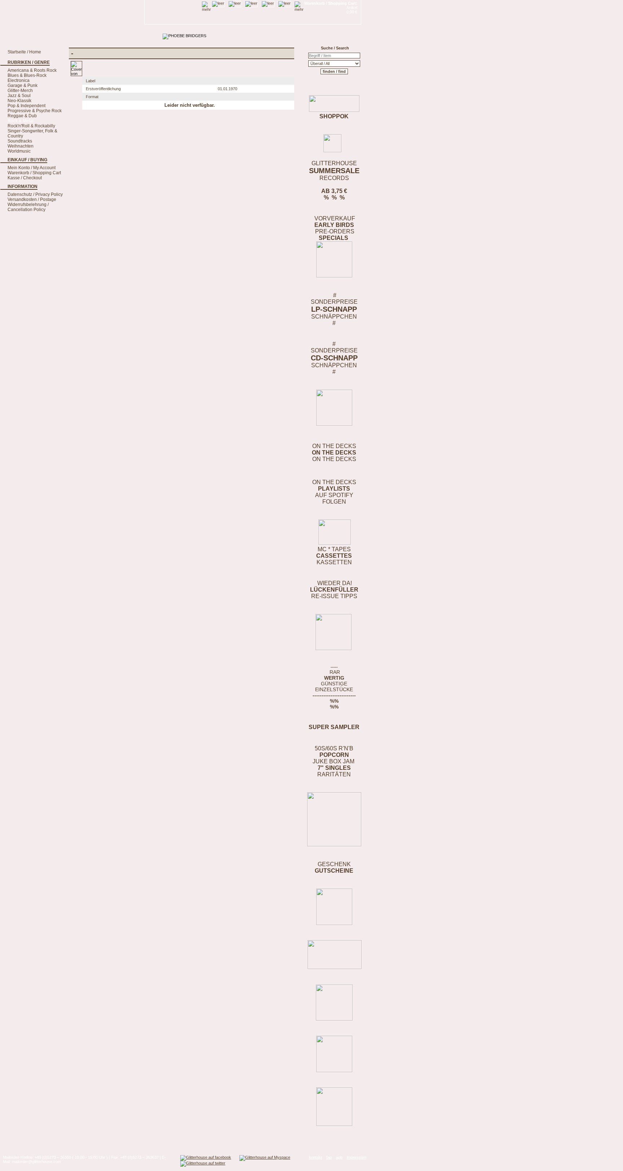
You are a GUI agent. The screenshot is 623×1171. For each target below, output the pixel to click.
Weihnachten (21, 146)
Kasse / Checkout (25, 177)
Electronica (19, 80)
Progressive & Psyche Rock (35, 110)
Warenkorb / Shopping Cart (34, 172)
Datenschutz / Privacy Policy (35, 194)
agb (339, 1157)
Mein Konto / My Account (32, 167)
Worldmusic (19, 151)
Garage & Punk (22, 85)
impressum (356, 1157)
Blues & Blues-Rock (27, 75)
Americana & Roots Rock (32, 70)
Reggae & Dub (22, 115)
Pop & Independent (26, 105)
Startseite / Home (24, 51)
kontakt (315, 1157)
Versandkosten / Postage (32, 199)
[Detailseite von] (76, 73)
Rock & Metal (21, 120)
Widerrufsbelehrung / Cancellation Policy (28, 207)
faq (329, 1157)
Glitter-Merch (20, 90)
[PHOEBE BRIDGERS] (184, 36)
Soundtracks (20, 141)
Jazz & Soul (19, 95)
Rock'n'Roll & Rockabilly (31, 125)
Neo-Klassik (19, 100)
